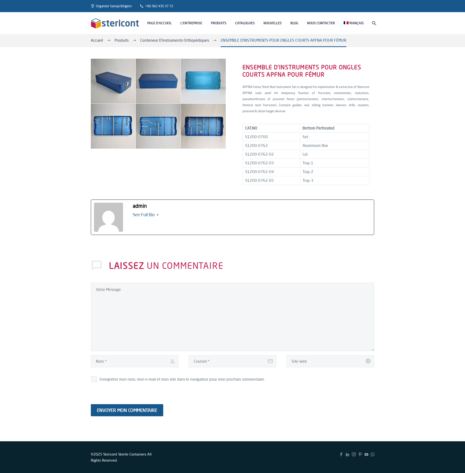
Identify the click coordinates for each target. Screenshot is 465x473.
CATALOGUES (245, 23)
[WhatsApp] (373, 454)
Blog (294, 23)
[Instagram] (354, 454)
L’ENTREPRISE (191, 23)
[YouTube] (366, 454)
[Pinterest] (360, 454)
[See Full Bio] (158, 215)
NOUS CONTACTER (321, 23)
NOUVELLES (273, 23)
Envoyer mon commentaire (127, 410)
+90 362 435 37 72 (159, 6)
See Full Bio (144, 214)
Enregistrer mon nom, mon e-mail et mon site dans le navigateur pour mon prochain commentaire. (182, 379)
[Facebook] (341, 454)
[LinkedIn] (347, 454)
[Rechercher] (373, 23)
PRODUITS (218, 23)
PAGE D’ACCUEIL (159, 23)
